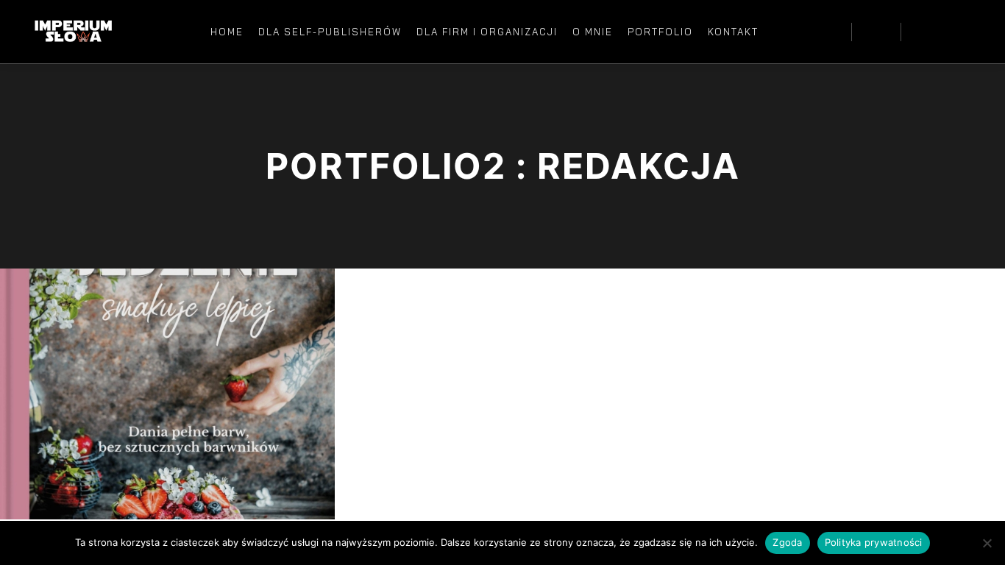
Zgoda (787, 542)
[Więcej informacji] (876, 31)
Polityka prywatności (874, 542)
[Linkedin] (966, 31)
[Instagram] (943, 31)
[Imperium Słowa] (73, 31)
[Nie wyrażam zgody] (986, 543)
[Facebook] (921, 31)
